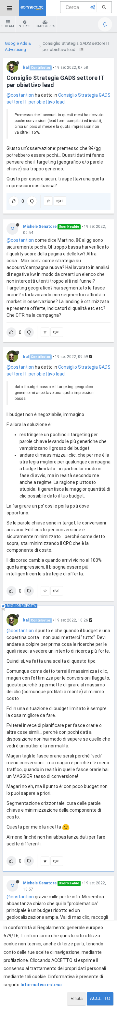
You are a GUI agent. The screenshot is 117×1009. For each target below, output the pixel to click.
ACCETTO (100, 998)
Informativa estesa (41, 984)
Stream (8, 26)
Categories (45, 26)
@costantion (20, 95)
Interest (25, 26)
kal (26, 67)
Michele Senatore (40, 226)
